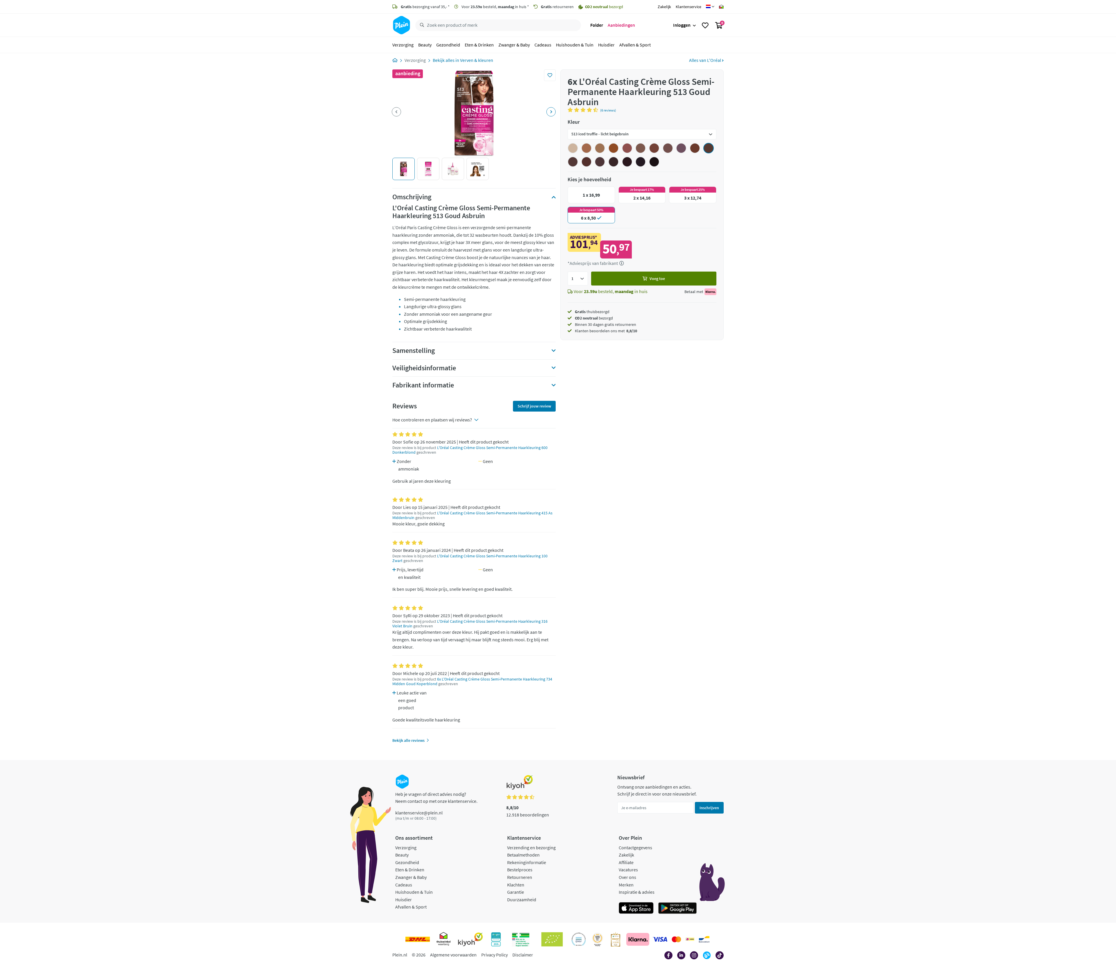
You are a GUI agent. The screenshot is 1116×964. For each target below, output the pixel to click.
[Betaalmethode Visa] (660, 939)
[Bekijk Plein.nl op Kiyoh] (470, 939)
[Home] (395, 60)
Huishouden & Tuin (574, 45)
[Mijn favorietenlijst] (705, 25)
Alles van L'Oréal (705, 60)
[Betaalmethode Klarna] (637, 939)
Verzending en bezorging (531, 847)
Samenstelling (413, 350)
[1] (578, 279)
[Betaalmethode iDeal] (690, 939)
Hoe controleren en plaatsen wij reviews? (432, 420)
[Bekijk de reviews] (584, 110)
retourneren (557, 6)
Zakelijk (664, 6)
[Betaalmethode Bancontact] (704, 939)
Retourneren (519, 877)
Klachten (515, 885)
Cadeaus (542, 45)
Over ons (627, 877)
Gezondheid (448, 45)
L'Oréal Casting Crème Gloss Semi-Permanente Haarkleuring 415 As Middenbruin (472, 515)
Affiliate (626, 862)
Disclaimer (522, 955)
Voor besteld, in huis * (495, 6)
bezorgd (594, 318)
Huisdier (606, 45)
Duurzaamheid (521, 899)
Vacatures (628, 870)
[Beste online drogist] (597, 939)
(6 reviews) (608, 110)
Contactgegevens (635, 847)
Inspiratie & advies (636, 892)
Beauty (425, 45)
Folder (596, 25)
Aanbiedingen (621, 25)
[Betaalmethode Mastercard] (676, 939)
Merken (626, 885)
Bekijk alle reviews (408, 740)
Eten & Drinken (479, 45)
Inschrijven (709, 807)
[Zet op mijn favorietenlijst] (550, 75)
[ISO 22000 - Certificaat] (579, 939)
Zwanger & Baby (514, 45)
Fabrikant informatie (423, 385)
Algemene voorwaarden (453, 955)
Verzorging (403, 45)
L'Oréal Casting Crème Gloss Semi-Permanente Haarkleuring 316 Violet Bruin (470, 624)
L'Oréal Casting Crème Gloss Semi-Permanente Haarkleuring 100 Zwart (470, 558)
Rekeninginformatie (526, 862)
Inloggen (682, 25)
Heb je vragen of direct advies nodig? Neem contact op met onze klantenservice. (436, 797)
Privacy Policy (494, 955)
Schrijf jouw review (534, 406)
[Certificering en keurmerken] (552, 939)
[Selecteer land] (710, 7)
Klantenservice (688, 6)
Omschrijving (411, 197)
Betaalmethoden (523, 855)
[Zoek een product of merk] (420, 25)
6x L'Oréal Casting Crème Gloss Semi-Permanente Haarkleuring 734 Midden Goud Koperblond (472, 681)
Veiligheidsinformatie (424, 368)
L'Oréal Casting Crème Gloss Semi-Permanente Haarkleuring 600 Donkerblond (470, 450)
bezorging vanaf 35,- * (425, 6)
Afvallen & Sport (635, 45)
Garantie (515, 892)
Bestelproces (519, 870)
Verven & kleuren (476, 60)
